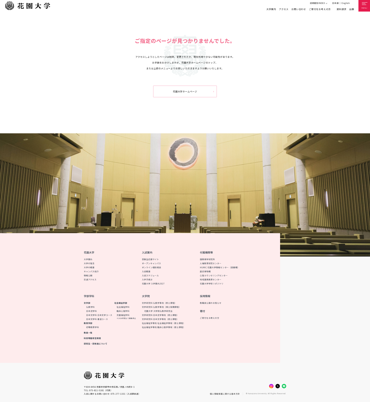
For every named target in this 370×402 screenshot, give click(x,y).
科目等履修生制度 (92, 338)
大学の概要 (89, 267)
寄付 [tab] (202, 311)
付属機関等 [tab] (206, 252)
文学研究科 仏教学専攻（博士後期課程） (161, 307)
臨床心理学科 (123, 311)
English (346, 3)
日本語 (335, 3)
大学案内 (88, 259)
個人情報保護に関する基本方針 (225, 393)
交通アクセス (90, 279)
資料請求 (341, 9)
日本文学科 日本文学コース (99, 315)
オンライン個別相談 (151, 267)
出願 (351, 9)
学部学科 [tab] (89, 296)
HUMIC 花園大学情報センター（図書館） (219, 267)
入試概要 (146, 271)
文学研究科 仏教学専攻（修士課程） (159, 302)
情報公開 (88, 275)
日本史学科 (91, 311)
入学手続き (147, 279)
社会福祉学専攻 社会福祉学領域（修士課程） (163, 323)
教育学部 (88, 323)
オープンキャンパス (151, 263)
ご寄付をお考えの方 (320, 9)
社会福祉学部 (120, 302)
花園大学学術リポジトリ (211, 283)
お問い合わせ (298, 9)
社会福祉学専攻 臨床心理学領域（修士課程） (163, 327)
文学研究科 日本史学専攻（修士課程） (160, 315)
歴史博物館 (205, 271)
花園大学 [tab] (89, 252)
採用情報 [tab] (205, 296)
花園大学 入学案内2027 (153, 283)
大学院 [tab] (146, 296)
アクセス (283, 9)
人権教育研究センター (210, 263)
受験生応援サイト (150, 259)
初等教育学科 (92, 327)
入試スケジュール (150, 275)
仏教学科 (90, 307)
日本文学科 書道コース (97, 319)
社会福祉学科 (123, 307)
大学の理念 (89, 263)
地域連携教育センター (210, 279)
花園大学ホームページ (185, 91)
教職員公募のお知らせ (210, 302)
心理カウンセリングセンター (214, 275)
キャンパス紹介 (91, 271)
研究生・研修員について (95, 343)
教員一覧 (88, 332)
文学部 (87, 302)
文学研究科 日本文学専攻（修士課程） (160, 319)
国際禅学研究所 (207, 259)
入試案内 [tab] (147, 252)
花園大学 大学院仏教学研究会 (158, 311)
